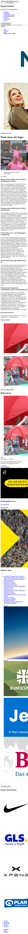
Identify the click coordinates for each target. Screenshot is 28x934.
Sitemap (6, 925)
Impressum (6, 922)
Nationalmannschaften (9, 14)
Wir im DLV (7, 19)
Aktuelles (6, 12)
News (5, 32)
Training (6, 17)
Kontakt (6, 921)
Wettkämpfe (7, 13)
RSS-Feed (6, 926)
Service (5, 20)
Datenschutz (7, 923)
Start (5, 29)
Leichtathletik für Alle (9, 16)
